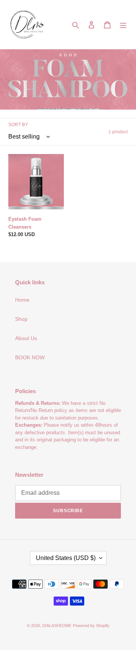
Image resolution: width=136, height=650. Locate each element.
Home (22, 300)
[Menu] (123, 24)
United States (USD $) (66, 558)
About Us (26, 338)
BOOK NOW (30, 357)
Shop (21, 319)
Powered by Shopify (91, 625)
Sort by (18, 124)
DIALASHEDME (56, 625)
